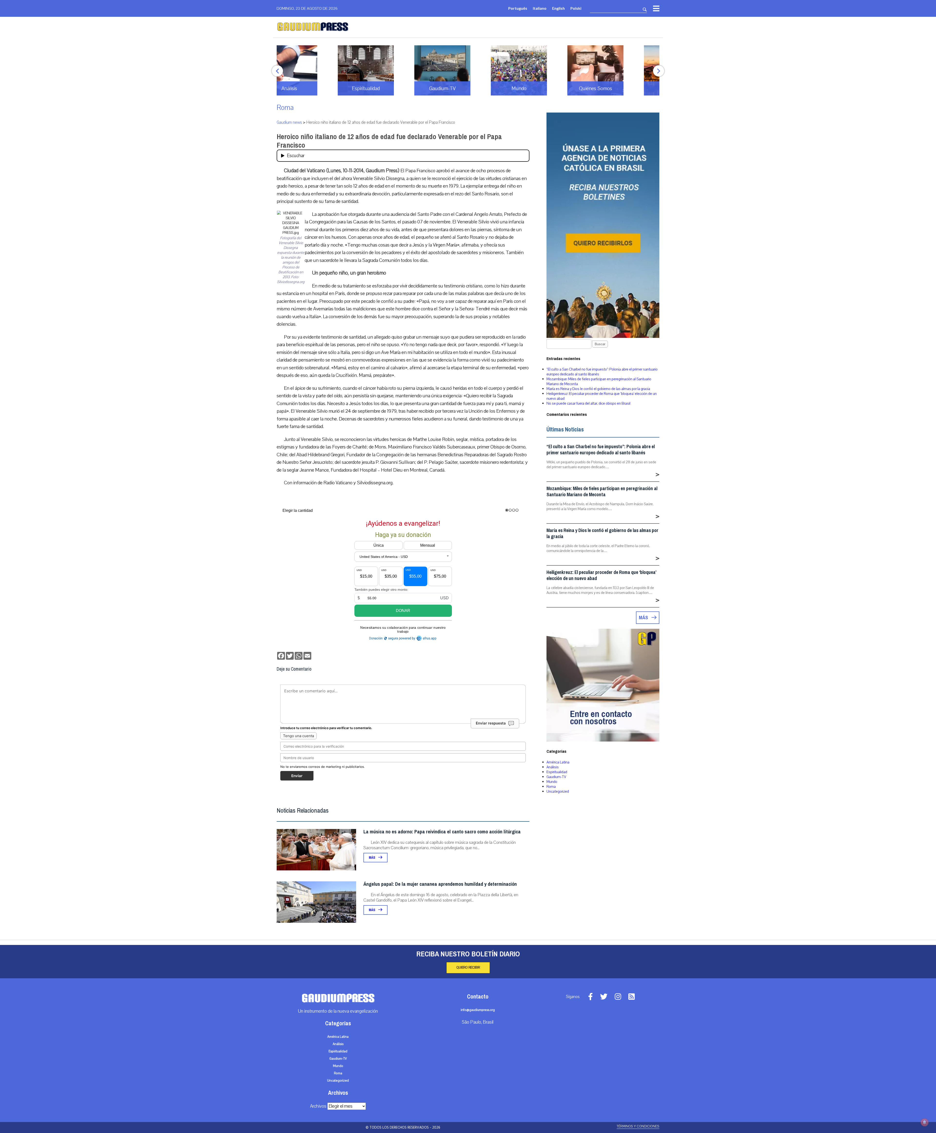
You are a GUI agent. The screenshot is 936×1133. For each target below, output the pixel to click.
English (558, 8)
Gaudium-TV (556, 776)
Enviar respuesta (491, 723)
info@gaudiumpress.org (478, 1010)
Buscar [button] (600, 344)
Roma (285, 107)
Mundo (551, 781)
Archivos (318, 1106)
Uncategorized (557, 791)
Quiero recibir (468, 967)
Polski (575, 8)
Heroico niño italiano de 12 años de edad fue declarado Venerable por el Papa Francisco (389, 141)
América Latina (557, 762)
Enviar (296, 775)
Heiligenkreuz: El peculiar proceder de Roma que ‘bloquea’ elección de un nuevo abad (601, 575)
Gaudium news (289, 122)
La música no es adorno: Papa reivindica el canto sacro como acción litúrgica (442, 831)
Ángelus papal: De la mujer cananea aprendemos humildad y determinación (440, 884)
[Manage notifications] (924, 1122)
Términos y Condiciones (638, 1126)
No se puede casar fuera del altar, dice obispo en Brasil (588, 403)
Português (517, 8)
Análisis (552, 767)
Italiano (539, 8)
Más (372, 858)
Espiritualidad (556, 772)
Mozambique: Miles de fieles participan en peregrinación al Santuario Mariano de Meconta (601, 492)
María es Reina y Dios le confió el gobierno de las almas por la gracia (598, 388)
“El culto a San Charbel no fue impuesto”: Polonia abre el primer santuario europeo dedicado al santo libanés (600, 450)
